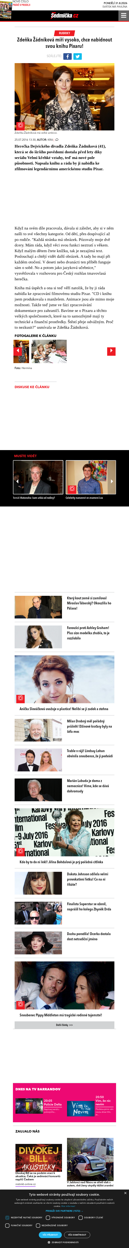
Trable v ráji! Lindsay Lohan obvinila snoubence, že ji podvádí (90, 753)
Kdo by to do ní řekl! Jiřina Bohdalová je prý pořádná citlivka (61, 862)
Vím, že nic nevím (103, 1101)
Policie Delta (53, 1102)
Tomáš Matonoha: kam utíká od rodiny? (34, 498)
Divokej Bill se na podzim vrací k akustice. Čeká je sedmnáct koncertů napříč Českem (37, 1176)
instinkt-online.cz (25, 1184)
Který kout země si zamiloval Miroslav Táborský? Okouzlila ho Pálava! (89, 603)
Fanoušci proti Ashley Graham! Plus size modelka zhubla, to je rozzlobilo (88, 633)
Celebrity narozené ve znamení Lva (84, 498)
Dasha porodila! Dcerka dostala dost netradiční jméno (89, 936)
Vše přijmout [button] (50, 1234)
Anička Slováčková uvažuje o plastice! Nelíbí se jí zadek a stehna (64, 709)
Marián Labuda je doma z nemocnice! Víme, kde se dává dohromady (88, 786)
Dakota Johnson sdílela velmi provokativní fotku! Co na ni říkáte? (87, 879)
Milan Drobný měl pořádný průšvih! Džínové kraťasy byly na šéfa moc (89, 727)
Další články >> (64, 1025)
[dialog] (64, 1219)
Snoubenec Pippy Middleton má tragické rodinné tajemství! (61, 1015)
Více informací (68, 1206)
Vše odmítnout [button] (77, 1234)
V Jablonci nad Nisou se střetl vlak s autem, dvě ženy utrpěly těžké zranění (90, 1184)
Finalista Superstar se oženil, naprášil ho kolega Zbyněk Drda (89, 906)
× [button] (125, 1193)
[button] (64, 1211)
